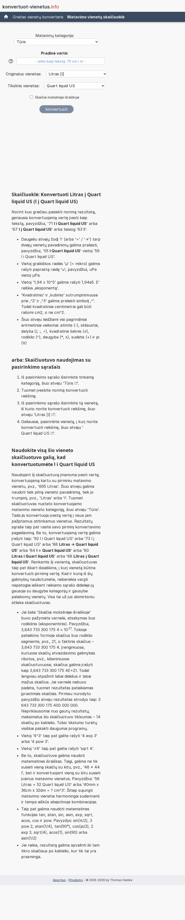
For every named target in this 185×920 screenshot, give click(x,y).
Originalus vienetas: (24, 74)
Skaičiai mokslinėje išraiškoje (57, 97)
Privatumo (76, 880)
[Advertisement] (56, 154)
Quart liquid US (35, 433)
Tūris (68, 383)
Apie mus (59, 880)
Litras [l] (42, 414)
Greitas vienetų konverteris (38, 16)
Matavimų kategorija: (54, 35)
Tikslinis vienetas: (24, 85)
